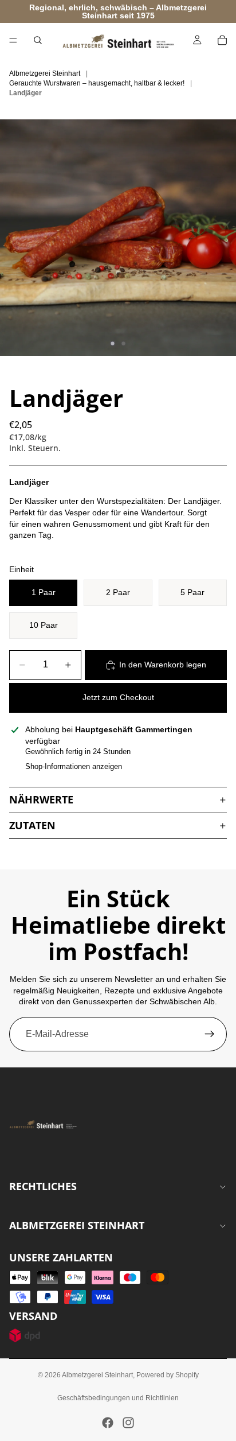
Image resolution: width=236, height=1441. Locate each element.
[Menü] (13, 40)
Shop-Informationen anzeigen (73, 766)
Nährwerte (41, 799)
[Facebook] (108, 1423)
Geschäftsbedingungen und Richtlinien (118, 1398)
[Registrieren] (210, 1034)
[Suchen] (37, 40)
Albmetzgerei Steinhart (97, 1375)
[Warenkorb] (222, 40)
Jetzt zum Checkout (118, 697)
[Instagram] (128, 1423)
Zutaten (32, 825)
